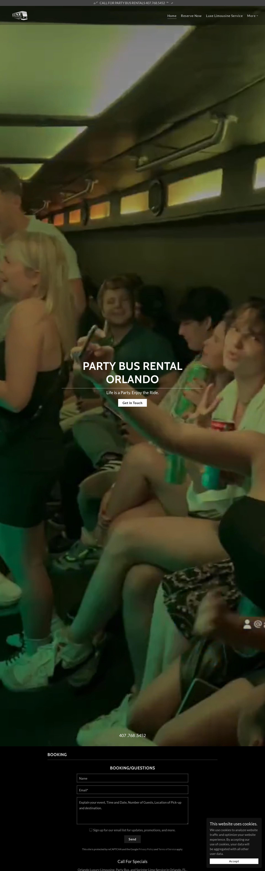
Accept (234, 861)
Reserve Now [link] (191, 16)
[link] (20, 15)
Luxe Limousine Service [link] (224, 16)
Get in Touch (132, 403)
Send (132, 839)
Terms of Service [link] (167, 849)
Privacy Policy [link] (146, 849)
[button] (252, 15)
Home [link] (172, 16)
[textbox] (132, 778)
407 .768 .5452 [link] (132, 735)
